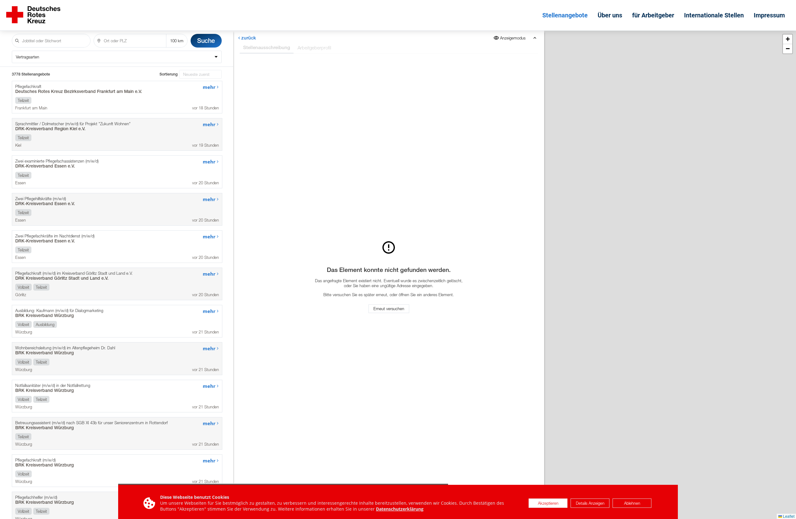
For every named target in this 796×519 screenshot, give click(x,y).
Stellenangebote (565, 15)
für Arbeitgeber (653, 15)
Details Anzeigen (590, 503)
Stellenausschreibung (266, 47)
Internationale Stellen (714, 15)
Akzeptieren (548, 503)
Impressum (769, 15)
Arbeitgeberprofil (314, 47)
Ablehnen (632, 503)
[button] (787, 39)
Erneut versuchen (388, 308)
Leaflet (788, 516)
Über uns (610, 15)
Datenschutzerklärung (399, 509)
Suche (206, 40)
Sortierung (169, 74)
